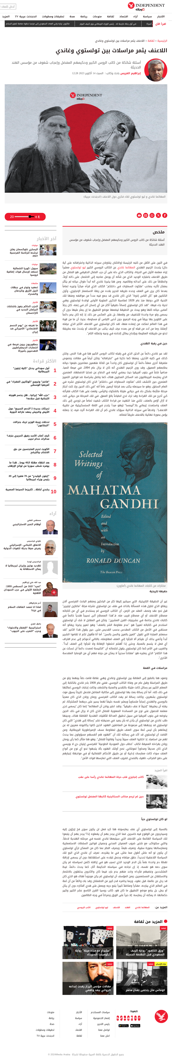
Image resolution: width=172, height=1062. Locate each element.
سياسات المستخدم (100, 1012)
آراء (135, 16)
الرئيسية (162, 40)
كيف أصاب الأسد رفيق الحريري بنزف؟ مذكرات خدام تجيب (28, 437)
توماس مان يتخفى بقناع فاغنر (145, 990)
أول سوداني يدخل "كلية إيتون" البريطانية (31, 370)
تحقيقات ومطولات (53, 16)
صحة (72, 16)
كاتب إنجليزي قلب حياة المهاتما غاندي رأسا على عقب (111, 777)
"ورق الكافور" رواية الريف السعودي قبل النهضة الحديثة (145, 952)
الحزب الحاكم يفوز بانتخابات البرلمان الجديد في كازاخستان (22, 309)
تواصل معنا (104, 1030)
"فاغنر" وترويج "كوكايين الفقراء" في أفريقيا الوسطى (27, 383)
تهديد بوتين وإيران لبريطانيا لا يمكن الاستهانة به (23, 567)
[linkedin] (125, 1018)
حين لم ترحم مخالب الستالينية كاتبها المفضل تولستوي (110, 796)
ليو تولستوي (78, 267)
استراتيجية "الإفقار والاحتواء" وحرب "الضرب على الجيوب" (24, 629)
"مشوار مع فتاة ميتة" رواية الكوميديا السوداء (93, 952)
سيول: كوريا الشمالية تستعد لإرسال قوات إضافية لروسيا (22, 271)
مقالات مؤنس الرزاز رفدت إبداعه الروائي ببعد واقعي (90, 988)
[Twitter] (135, 1018)
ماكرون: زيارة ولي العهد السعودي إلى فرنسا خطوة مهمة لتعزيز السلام (62, 24)
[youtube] (128, 1018)
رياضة (83, 16)
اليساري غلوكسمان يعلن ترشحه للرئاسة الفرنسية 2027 (24, 252)
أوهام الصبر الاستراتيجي (27, 524)
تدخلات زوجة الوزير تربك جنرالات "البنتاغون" (31, 424)
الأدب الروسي (84, 907)
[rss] (118, 1018)
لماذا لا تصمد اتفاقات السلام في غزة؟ (24, 609)
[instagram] (132, 1018)
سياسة (147, 16)
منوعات (97, 16)
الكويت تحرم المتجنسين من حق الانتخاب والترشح (31, 451)
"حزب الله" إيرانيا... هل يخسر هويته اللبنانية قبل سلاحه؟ (29, 397)
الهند (127, 907)
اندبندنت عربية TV (26, 16)
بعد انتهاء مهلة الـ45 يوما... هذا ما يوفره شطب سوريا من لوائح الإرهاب (28, 464)
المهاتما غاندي (126, 267)
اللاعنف (116, 907)
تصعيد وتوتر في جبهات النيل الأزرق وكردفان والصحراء (24, 290)
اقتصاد (123, 16)
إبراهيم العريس (130, 73)
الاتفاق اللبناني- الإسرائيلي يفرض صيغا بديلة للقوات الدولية (22, 547)
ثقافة (110, 16)
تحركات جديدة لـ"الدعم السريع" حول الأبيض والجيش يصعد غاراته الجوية (28, 410)
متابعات (34, 283)
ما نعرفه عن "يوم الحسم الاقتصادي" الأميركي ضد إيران (24, 328)
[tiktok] (121, 1018)
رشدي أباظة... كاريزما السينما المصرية (27, 489)
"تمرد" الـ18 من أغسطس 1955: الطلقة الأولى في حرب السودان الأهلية (22, 589)
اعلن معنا (105, 1036)
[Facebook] (139, 1018)
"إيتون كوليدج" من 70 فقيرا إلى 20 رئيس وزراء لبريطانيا (29, 478)
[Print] (139, 215)
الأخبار (161, 16)
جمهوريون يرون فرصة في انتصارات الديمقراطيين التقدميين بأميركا (23, 347)
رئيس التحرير (103, 1024)
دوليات (35, 245)
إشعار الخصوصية (101, 1018)
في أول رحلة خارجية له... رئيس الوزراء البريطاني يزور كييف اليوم (132, 24)
